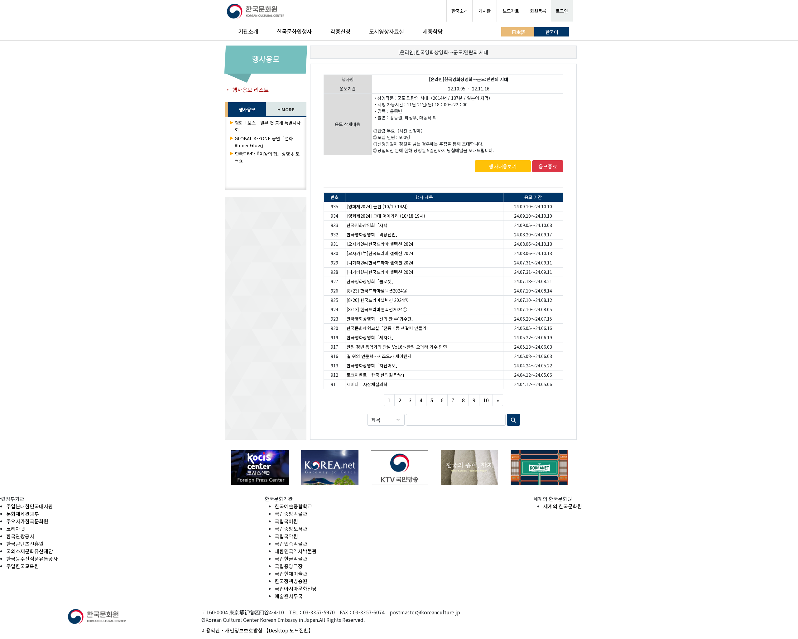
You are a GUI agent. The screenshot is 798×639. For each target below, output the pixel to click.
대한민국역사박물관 (296, 551)
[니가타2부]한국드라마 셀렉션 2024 (380, 262)
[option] (260, 467)
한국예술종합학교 (293, 506)
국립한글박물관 (291, 558)
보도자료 (511, 10)
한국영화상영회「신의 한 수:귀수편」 (381, 319)
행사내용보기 (503, 166)
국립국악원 (286, 536)
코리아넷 (15, 528)
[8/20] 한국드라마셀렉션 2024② (377, 300)
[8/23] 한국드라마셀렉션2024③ (377, 291)
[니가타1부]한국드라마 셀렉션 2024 (380, 272)
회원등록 (538, 10)
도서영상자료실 (386, 31)
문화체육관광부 (22, 513)
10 (486, 400)
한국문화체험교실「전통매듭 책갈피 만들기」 (389, 328)
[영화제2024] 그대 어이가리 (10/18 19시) (386, 216)
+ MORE (286, 109)
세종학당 (433, 31)
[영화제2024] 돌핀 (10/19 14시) (377, 206)
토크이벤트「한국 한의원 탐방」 (376, 375)
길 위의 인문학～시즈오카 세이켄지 (379, 356)
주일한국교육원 (22, 566)
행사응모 (247, 109)
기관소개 (248, 31)
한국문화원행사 (294, 31)
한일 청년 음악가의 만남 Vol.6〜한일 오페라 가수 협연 (397, 347)
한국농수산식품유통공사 (32, 558)
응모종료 (547, 166)
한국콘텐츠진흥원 (25, 543)
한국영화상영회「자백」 (369, 225)
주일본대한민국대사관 (29, 506)
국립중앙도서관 (291, 528)
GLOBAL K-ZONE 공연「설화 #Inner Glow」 (264, 141)
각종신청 (340, 31)
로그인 (562, 10)
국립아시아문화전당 (296, 588)
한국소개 (459, 10)
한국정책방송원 (291, 581)
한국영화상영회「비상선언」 (373, 234)
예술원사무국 (289, 596)
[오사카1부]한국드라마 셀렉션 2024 (380, 253)
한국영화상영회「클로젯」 (371, 281)
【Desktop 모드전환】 (288, 630)
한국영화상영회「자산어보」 (373, 365)
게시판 (484, 10)
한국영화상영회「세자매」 (371, 337)
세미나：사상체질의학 (367, 384)
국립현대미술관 (291, 573)
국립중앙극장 (289, 566)
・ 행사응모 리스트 (247, 90)
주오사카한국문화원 (27, 521)
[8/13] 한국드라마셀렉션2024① (377, 309)
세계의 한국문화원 (562, 506)
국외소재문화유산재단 (29, 551)
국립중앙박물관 (291, 513)
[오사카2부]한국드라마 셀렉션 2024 (380, 244)
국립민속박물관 (291, 543)
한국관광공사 (20, 536)
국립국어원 (286, 521)
